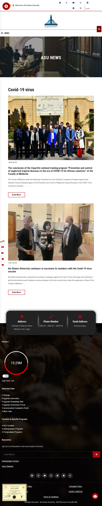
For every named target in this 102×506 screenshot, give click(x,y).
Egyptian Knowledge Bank (13, 401)
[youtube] (73, 2)
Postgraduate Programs (12, 432)
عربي (88, 8)
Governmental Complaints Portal (15, 408)
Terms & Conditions (51, 497)
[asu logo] (51, 20)
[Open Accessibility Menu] (6, 6)
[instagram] (80, 2)
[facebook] (60, 2)
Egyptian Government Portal (14, 405)
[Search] (99, 29)
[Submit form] (96, 454)
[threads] (80, 8)
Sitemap (6, 395)
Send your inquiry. (80, 326)
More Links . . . (9, 411)
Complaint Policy (75, 486)
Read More (16, 195)
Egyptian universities (11, 398)
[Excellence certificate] (14, 492)
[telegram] (73, 8)
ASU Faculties (8, 425)
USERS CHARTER (75, 491)
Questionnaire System (10, 461)
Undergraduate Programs (13, 429)
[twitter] (66, 2)
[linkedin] (87, 2)
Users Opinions (7, 466)
